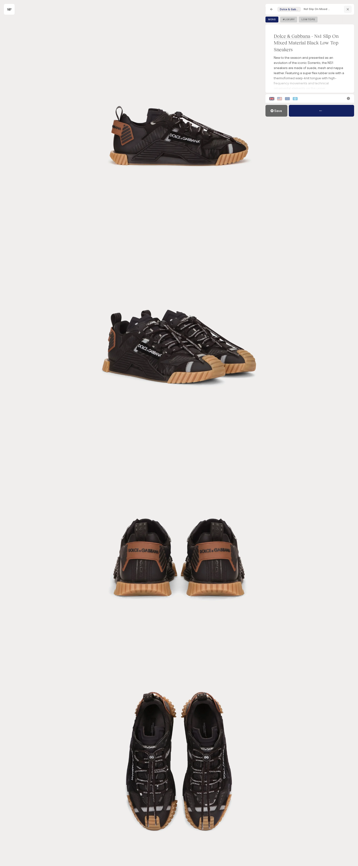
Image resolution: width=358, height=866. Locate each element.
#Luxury (288, 19)
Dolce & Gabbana (292, 36)
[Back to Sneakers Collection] (271, 9)
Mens (272, 19)
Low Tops (308, 19)
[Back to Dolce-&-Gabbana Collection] (348, 9)
